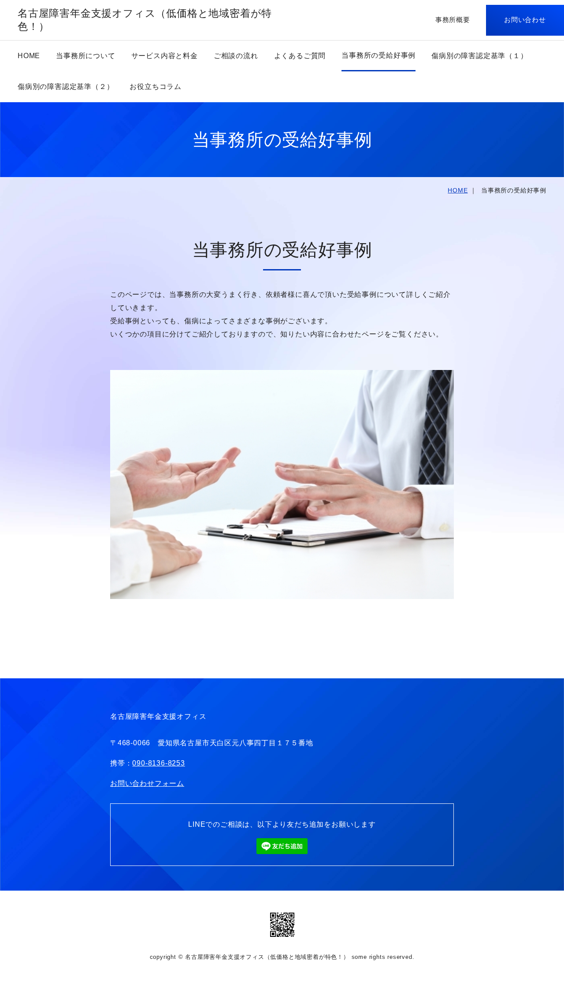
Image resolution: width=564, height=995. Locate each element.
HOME (29, 55)
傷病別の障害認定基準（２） (66, 86)
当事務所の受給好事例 (378, 55)
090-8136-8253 (158, 763)
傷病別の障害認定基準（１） (479, 55)
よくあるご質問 (300, 55)
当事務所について (85, 55)
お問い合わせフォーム (147, 783)
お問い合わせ (525, 19)
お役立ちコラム (156, 86)
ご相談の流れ (236, 55)
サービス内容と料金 (164, 55)
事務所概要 (452, 19)
